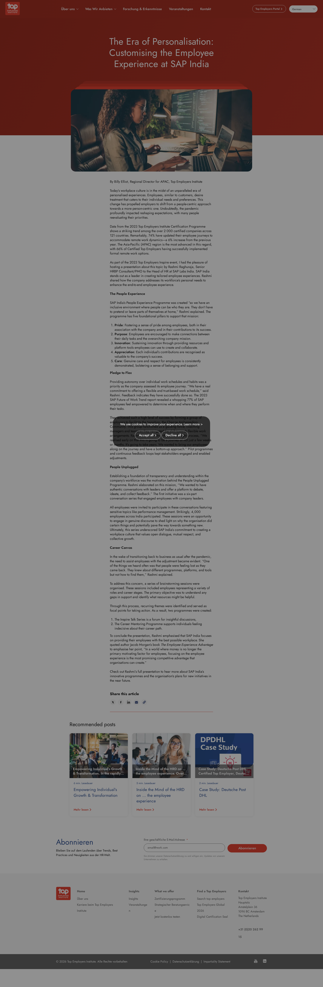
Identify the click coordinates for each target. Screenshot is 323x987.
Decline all (173, 435)
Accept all (146, 435)
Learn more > (193, 424)
